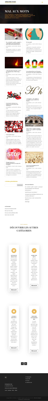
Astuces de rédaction (9, 208)
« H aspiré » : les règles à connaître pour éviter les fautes (32, 100)
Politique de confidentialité (24, 399)
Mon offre (28, 378)
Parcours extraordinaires (10, 212)
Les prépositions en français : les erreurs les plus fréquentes (34, 72)
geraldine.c (9, 46)
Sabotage (27, 201)
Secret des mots (8, 214)
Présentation (28, 376)
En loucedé (29, 42)
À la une (27, 380)
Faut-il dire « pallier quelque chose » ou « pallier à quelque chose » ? (33, 129)
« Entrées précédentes (11, 181)
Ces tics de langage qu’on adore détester (32, 166)
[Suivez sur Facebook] (22, 363)
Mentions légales (37, 397)
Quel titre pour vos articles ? (31, 192)
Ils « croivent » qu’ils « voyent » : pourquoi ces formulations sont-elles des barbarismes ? (13, 43)
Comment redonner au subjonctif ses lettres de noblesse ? (12, 104)
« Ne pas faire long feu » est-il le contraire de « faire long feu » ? (13, 71)
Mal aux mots (8, 210)
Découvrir (14, 290)
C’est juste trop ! (10, 134)
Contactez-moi (29, 382)
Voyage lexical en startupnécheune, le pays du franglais (13, 163)
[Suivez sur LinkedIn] (25, 363)
